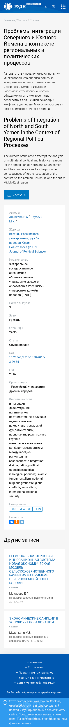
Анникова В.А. (19, 217)
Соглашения (36, 667)
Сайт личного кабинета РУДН (36, 682)
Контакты (36, 662)
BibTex (37, 509)
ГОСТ (13, 509)
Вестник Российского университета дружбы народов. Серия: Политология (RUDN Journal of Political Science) (27, 242)
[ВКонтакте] (11, 522)
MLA (22, 509)
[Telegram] (22, 522)
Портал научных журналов (36, 672)
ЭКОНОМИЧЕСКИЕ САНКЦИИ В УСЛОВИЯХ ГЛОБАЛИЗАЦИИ (33, 620)
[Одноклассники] (16, 522)
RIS (29, 509)
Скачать (19, 195)
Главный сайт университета (36, 677)
